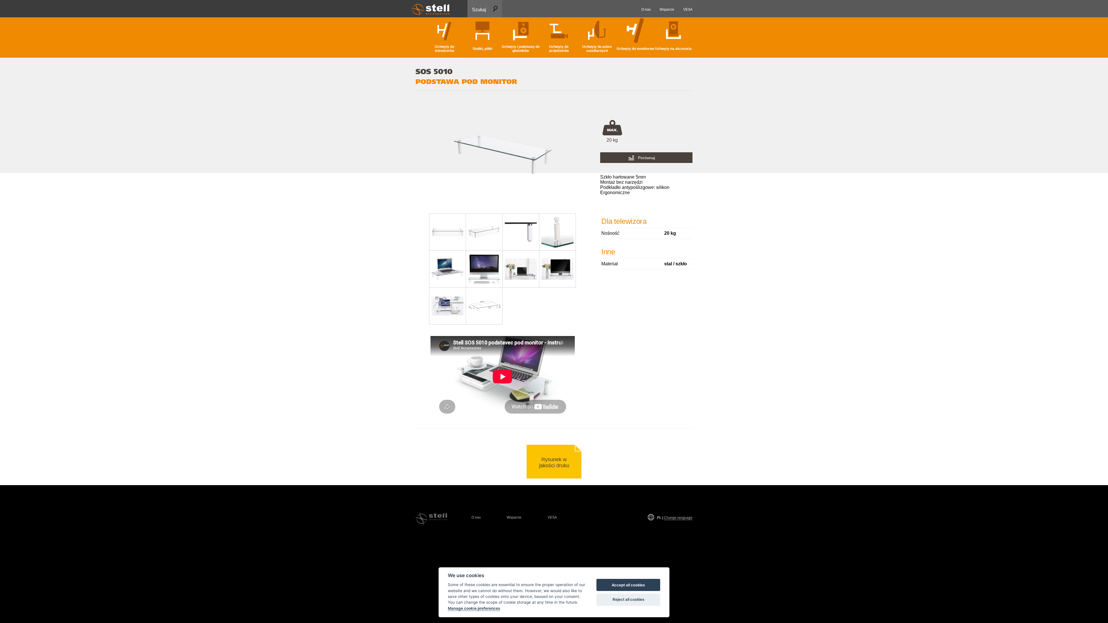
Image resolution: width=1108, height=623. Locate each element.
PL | (674, 518)
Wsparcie (514, 517)
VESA (552, 517)
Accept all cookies (628, 585)
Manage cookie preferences (474, 608)
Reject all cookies (628, 599)
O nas (476, 517)
